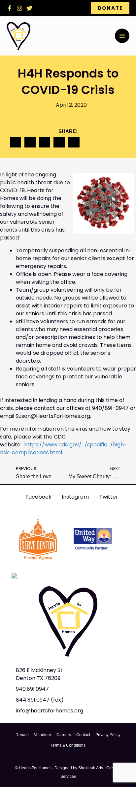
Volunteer (42, 734)
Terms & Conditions (68, 745)
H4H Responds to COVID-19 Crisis (68, 81)
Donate (22, 734)
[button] (110, 8)
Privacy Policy (107, 734)
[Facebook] (10, 8)
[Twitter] (29, 8)
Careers (63, 734)
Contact (83, 734)
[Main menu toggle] (122, 36)
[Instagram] (19, 8)
